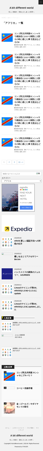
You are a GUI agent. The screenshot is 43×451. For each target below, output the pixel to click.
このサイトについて (18, 428)
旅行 (24, 47)
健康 (21, 47)
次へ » (20, 162)
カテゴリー (6, 178)
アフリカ (29, 45)
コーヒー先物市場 (20, 335)
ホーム (7, 428)
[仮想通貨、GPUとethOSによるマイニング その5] (7, 356)
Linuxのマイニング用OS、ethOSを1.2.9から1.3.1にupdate (26, 291)
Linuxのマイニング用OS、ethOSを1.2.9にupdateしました (27, 307)
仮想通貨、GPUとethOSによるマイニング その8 (26, 322)
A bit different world (22, 7)
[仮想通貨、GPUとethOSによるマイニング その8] (7, 331)
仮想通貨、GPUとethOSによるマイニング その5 (26, 348)
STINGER (25, 446)
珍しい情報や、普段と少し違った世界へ (21, 440)
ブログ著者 (30, 428)
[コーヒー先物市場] (8, 344)
